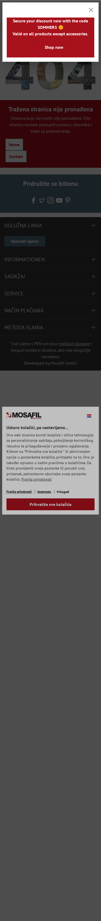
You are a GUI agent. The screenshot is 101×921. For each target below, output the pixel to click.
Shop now (54, 47)
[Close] (91, 10)
